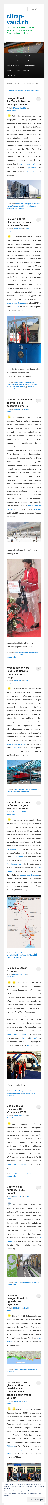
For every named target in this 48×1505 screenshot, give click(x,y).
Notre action (32, 61)
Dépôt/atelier (19, 204)
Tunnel (9, 957)
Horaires (18, 1282)
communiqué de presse (29, 163)
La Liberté (11, 849)
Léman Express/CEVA (14, 1093)
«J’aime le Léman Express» (17, 969)
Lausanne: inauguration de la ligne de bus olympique (17, 1299)
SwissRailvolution (13, 66)
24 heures (30, 171)
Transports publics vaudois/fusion (24, 206)
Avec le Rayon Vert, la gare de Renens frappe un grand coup (18, 672)
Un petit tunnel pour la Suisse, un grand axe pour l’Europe (18, 805)
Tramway (23, 386)
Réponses (16, 957)
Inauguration (29, 204)
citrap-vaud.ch (17, 19)
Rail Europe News (15, 864)
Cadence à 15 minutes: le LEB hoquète (16, 1190)
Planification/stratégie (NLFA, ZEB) (25, 955)
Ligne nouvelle (19, 384)
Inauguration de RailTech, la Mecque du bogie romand (18, 101)
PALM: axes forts (13, 386)
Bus (16, 1369)
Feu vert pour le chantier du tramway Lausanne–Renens (19, 222)
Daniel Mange (11, 110)
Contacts (10, 61)
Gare (17, 652)
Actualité (19, 56)
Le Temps (19, 856)
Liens (18, 70)
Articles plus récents (33, 90)
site (28, 1045)
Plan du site (11, 75)
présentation (33, 167)
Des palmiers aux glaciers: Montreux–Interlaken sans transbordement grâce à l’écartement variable (19, 1390)
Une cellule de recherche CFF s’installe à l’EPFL (17, 1109)
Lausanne (10, 384)
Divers (17, 1174)
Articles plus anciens (15, 90)
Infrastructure (29, 382)
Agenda (28, 56)
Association (21, 61)
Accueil (9, 56)
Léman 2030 (18, 655)
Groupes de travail (29, 66)
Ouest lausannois (31, 384)
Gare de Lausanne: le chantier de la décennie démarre (19, 403)
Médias (9, 70)
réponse (24, 791)
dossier (10, 1453)
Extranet (26, 70)
